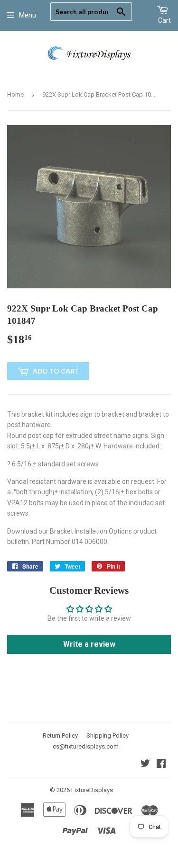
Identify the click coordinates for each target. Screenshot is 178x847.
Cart (164, 20)
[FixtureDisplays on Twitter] (145, 764)
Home (15, 94)
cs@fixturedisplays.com (86, 746)
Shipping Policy (107, 735)
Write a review (89, 644)
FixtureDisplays (92, 790)
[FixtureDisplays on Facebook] (161, 764)
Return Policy (60, 735)
